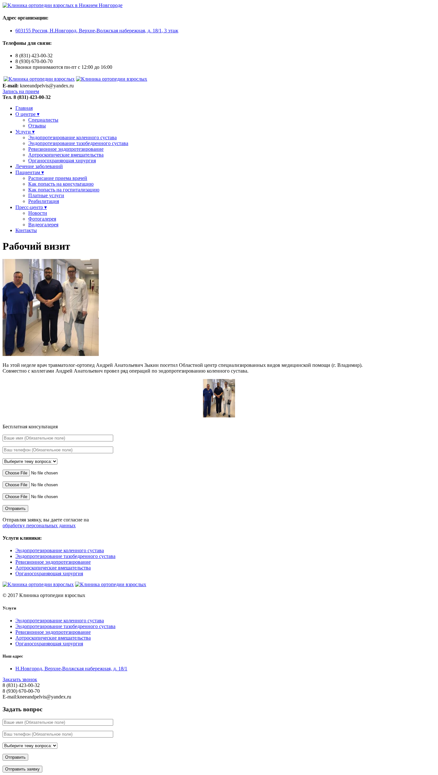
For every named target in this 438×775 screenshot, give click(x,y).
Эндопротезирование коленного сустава (72, 137)
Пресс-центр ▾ (31, 207)
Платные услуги (46, 195)
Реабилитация (43, 201)
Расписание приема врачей (57, 178)
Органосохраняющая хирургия (62, 160)
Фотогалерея (42, 219)
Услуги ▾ (25, 131)
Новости (37, 213)
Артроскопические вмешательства (66, 154)
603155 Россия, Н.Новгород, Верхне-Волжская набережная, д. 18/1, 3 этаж (96, 30)
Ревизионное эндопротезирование (66, 149)
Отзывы (37, 125)
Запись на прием (21, 91)
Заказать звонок (20, 679)
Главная (24, 108)
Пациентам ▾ (29, 172)
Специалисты (43, 120)
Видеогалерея (43, 224)
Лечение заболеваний (39, 166)
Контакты (26, 230)
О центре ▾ (27, 114)
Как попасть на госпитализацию (63, 189)
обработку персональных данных (39, 525)
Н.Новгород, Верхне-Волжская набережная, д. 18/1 (71, 668)
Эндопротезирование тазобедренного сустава (78, 143)
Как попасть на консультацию (61, 184)
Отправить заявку (22, 769)
